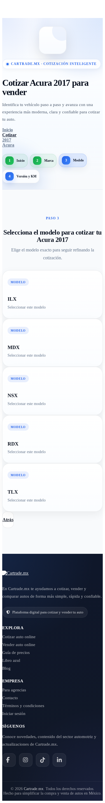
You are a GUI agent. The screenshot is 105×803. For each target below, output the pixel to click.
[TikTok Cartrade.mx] (42, 760)
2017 (6, 140)
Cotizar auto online (19, 637)
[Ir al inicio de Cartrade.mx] (15, 573)
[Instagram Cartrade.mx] (25, 760)
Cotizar (9, 134)
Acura (8, 145)
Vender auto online (18, 644)
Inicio (7, 129)
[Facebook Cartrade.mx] (9, 760)
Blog (6, 668)
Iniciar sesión (13, 713)
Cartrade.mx (33, 789)
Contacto (10, 698)
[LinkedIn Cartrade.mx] (59, 760)
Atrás (8, 519)
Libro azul (11, 660)
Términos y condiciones (23, 705)
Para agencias (14, 690)
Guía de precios (16, 652)
